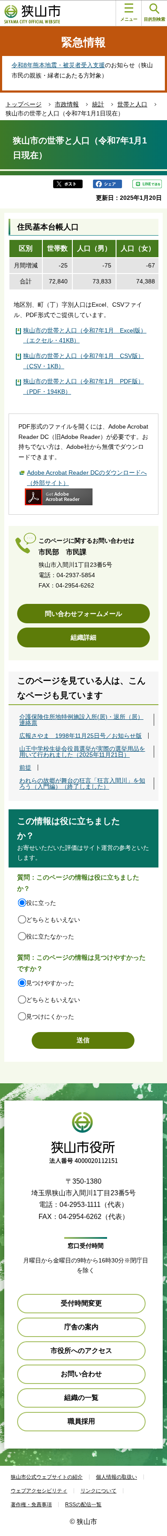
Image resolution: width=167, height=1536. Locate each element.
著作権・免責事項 (31, 1504)
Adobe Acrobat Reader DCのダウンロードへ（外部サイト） (87, 477)
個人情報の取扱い (116, 1477)
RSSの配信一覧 (83, 1504)
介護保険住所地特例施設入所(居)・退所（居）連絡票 (81, 720)
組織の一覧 (81, 1397)
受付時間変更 (81, 1303)
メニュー (128, 19)
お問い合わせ (81, 1373)
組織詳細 (83, 637)
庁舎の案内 (81, 1327)
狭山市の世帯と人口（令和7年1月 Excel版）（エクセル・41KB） (84, 335)
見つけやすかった (50, 982)
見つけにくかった (50, 1016)
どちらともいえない (53, 919)
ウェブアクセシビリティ (39, 1490)
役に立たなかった (50, 936)
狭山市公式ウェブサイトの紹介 (47, 1477)
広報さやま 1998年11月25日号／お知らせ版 (80, 736)
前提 (25, 768)
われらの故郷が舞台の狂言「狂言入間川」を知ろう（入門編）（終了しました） (82, 783)
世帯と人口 (132, 104)
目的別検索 (154, 19)
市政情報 (67, 104)
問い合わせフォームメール (83, 613)
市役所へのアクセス (81, 1350)
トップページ (24, 104)
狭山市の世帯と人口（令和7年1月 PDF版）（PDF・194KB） (83, 386)
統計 (98, 104)
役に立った (41, 902)
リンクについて (98, 1490)
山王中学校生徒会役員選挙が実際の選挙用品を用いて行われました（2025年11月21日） (82, 752)
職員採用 (81, 1421)
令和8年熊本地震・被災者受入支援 (58, 65)
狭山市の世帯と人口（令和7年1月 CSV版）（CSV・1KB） (83, 361)
